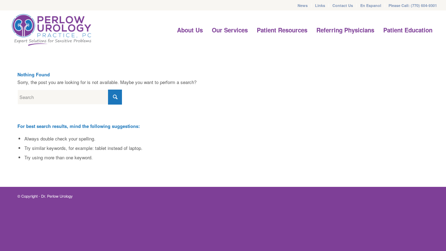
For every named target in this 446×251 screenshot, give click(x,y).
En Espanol (370, 5)
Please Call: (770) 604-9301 (413, 5)
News (303, 5)
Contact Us (342, 5)
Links (320, 5)
